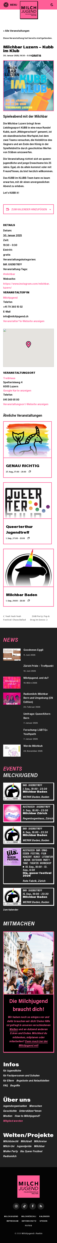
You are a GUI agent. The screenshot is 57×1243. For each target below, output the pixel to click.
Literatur (47, 856)
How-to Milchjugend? (27, 1115)
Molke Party (10, 1151)
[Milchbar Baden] (13, 792)
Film (43, 853)
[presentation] (27, 440)
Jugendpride (24, 1146)
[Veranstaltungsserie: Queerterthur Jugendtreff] (28, 538)
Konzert (27, 856)
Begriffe (15, 1085)
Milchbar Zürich (35, 813)
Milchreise (40, 1141)
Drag (44, 850)
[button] (52, 4)
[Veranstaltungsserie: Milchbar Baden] (29, 600)
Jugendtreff (15, 264)
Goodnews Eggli (33, 649)
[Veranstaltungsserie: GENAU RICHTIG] (30, 471)
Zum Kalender (10, 909)
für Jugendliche (12, 1070)
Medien (7, 1115)
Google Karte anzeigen (17, 390)
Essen (26, 853)
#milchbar (9, 274)
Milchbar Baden (21, 594)
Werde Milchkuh (33, 745)
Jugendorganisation (15, 1105)
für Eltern (8, 1080)
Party (46, 860)
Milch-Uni (8, 1146)
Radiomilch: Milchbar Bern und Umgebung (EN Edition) (38, 698)
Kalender (44, 1216)
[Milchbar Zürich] (13, 814)
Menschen (35, 1105)
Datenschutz (29, 1221)
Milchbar (39, 1146)
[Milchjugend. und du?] (12, 683)
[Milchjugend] (29, 10)
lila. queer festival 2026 (37, 874)
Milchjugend (10, 297)
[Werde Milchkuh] (12, 751)
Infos (11, 1064)
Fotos (28, 1225)
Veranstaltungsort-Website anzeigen (25, 404)
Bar (5, 264)
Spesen (43, 1221)
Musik (27, 860)
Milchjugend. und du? (36, 677)
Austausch (29, 806)
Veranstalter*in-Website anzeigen (23, 321)
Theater (34, 863)
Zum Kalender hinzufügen (29, 209)
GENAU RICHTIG (22, 465)
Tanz (25, 863)
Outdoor (37, 860)
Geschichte (10, 1110)
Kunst (37, 856)
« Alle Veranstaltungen (16, 30)
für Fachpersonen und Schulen (21, 1075)
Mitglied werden (13, 1120)
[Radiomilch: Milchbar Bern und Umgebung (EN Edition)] (12, 699)
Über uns (17, 1099)
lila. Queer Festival (31, 1151)
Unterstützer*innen (30, 1110)
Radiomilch (9, 1156)
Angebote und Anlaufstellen (32, 1080)
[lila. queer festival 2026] (13, 857)
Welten (14, 1029)
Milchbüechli (10, 1141)
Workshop (45, 863)
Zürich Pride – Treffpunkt (38, 665)
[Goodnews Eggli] (12, 655)
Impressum (12, 1221)
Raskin (39, 1233)
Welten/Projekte (28, 1134)
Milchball (26, 1141)
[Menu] (10, 4)
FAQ (5, 1085)
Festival (35, 853)
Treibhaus (9, 378)
